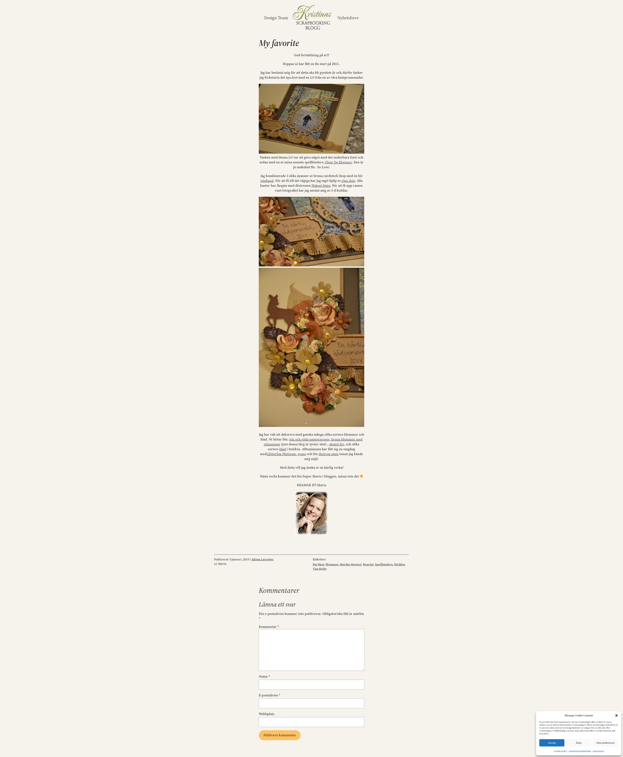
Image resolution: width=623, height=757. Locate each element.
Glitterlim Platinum (281, 454)
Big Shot (318, 564)
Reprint (368, 564)
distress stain (329, 454)
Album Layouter (262, 559)
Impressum (598, 751)
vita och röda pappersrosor (309, 439)
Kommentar (269, 626)
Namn (264, 676)
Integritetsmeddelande (580, 751)
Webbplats (266, 714)
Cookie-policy (560, 751)
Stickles (399, 564)
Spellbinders (384, 564)
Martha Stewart (350, 564)
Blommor (332, 564)
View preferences (605, 742)
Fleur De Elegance (338, 162)
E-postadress (269, 695)
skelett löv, (337, 444)
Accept (552, 742)
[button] (616, 715)
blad (282, 449)
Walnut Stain (320, 185)
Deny (579, 742)
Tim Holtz (320, 569)
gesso (301, 454)
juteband (267, 180)
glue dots (348, 180)
